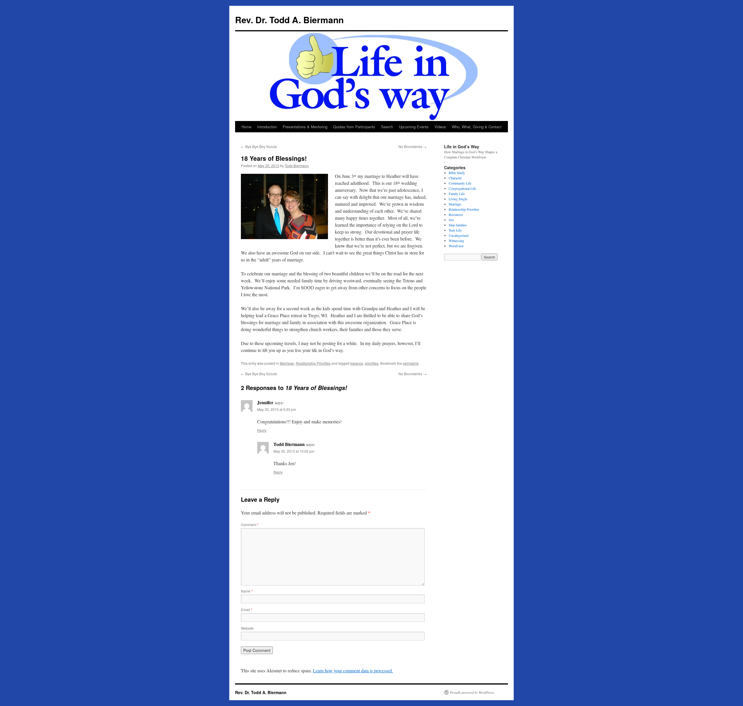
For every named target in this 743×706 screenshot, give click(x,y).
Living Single (458, 198)
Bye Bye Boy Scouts (259, 146)
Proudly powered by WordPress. (472, 692)
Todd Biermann (297, 165)
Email (246, 609)
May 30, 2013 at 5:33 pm (276, 409)
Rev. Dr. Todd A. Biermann (289, 19)
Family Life (457, 193)
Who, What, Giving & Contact (477, 126)
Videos (440, 126)
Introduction (267, 126)
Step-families (458, 225)
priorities (371, 363)
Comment (250, 524)
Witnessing (456, 240)
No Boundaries (412, 146)
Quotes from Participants (354, 126)
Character (455, 178)
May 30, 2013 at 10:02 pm (293, 451)
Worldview (456, 245)
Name (247, 590)
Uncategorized (458, 235)
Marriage (287, 363)
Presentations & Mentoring (305, 126)
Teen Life (455, 230)
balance (356, 363)
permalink (411, 363)
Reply (261, 430)
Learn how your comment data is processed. (353, 670)
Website (247, 628)
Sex (451, 219)
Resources (456, 214)
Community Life (460, 183)
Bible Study (457, 172)
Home (246, 126)
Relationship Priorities (313, 363)
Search (387, 126)
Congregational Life (462, 188)
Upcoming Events (414, 126)
